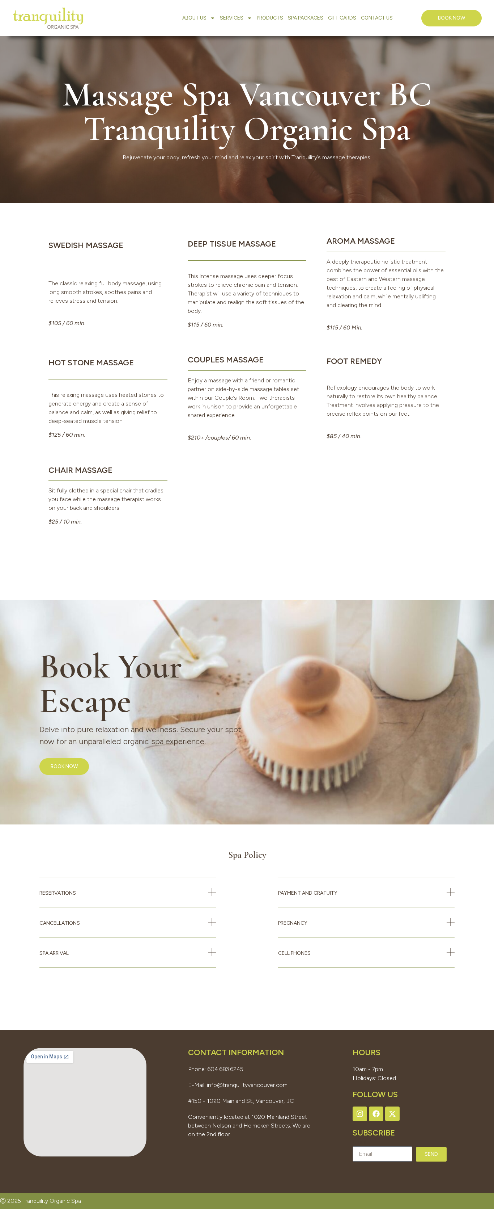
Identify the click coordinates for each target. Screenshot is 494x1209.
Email (359, 1141)
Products (270, 18)
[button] (127, 897)
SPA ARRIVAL (54, 953)
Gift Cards (342, 18)
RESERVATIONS (57, 893)
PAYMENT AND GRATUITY (307, 893)
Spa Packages (305, 18)
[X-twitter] (392, 1114)
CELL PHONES (294, 953)
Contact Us (377, 18)
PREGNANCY (292, 923)
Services (231, 18)
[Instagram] (360, 1114)
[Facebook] (376, 1114)
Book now (64, 766)
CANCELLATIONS (59, 923)
